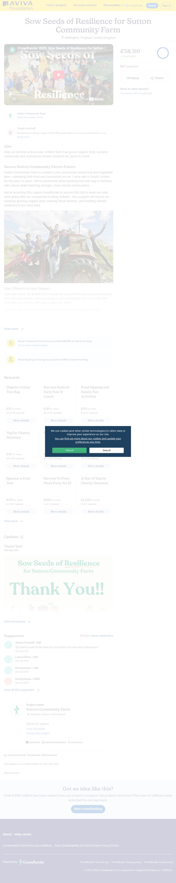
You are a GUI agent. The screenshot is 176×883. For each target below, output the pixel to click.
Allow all (69, 450)
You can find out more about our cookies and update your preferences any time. (88, 440)
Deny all (107, 450)
